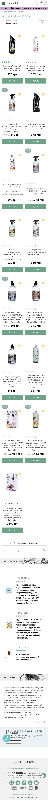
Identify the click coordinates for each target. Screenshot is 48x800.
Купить (12, 81)
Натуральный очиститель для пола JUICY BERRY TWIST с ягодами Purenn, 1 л (35, 68)
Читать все (40, 722)
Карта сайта (30, 794)
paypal (36, 788)
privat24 (31, 788)
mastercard (14, 788)
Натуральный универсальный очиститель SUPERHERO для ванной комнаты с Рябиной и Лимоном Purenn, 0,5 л (12, 254)
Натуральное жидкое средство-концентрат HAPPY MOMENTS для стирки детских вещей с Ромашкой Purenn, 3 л (12, 445)
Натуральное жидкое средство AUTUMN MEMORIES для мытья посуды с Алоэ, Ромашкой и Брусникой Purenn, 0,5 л (36, 317)
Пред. (4, 550)
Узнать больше (13, 742)
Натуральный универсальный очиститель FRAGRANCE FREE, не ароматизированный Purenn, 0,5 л (35, 254)
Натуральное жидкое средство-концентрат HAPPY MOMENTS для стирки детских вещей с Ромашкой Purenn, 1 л (35, 445)
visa (23, 788)
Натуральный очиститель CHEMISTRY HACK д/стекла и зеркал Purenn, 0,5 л (36, 191)
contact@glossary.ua (14, 778)
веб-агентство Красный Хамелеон (29, 797)
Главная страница (6, 11)
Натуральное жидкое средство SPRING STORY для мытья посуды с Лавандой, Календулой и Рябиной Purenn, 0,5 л (12, 381)
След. (43, 550)
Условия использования (19, 794)
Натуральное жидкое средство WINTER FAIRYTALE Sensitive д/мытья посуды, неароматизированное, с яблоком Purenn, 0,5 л (12, 317)
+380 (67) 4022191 (15, 773)
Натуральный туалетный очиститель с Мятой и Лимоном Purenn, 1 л (12, 68)
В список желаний (19, 36)
